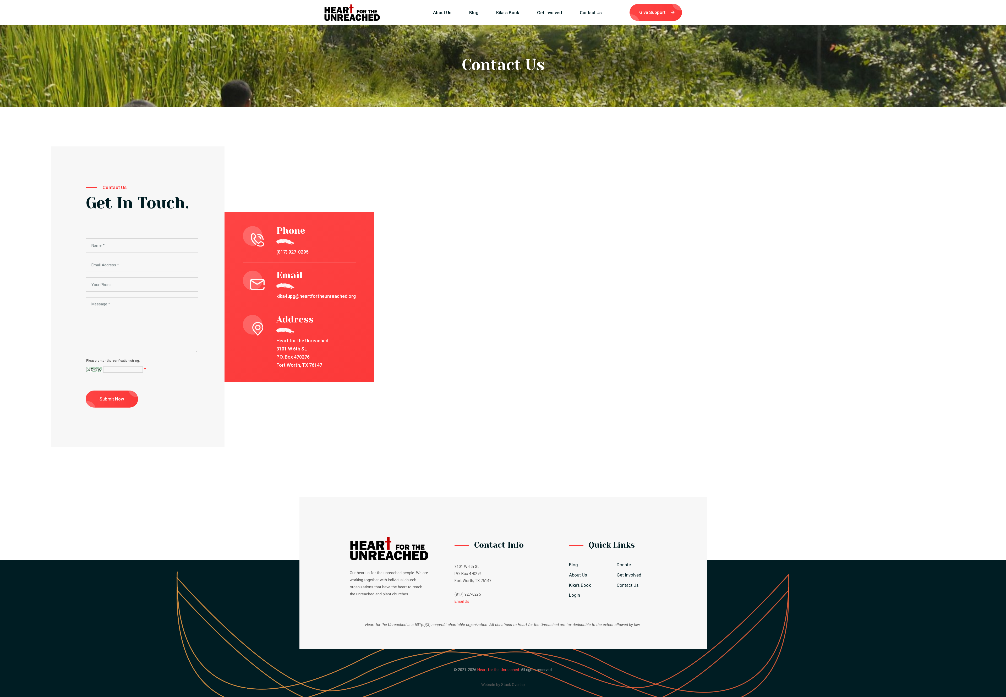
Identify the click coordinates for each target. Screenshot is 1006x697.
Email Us (462, 601)
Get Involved (549, 12)
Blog (473, 12)
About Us (442, 12)
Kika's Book (507, 12)
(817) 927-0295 (292, 252)
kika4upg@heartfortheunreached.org (316, 296)
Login (574, 595)
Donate (624, 564)
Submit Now (112, 399)
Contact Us (591, 13)
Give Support (652, 12)
